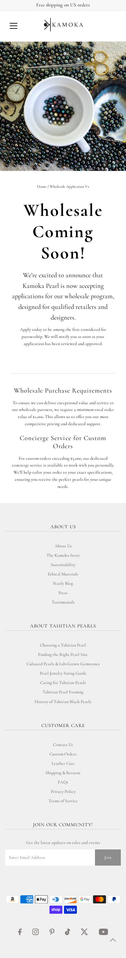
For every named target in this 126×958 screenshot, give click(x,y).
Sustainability (63, 564)
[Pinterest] (52, 934)
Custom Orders (63, 754)
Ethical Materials (63, 574)
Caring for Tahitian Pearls (63, 682)
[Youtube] (103, 934)
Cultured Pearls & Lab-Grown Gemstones (63, 664)
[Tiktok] (67, 934)
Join (107, 857)
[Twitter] (84, 934)
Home (42, 186)
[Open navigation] (18, 26)
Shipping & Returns (63, 772)
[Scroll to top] (113, 940)
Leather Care (63, 763)
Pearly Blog (63, 583)
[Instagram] (35, 934)
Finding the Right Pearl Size (63, 654)
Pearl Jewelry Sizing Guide (63, 673)
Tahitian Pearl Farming (63, 692)
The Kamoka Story (63, 555)
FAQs (63, 782)
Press (63, 592)
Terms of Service (63, 801)
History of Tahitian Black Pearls (63, 701)
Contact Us (63, 744)
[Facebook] (19, 934)
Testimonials (63, 602)
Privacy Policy (63, 791)
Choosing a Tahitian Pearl (63, 645)
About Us (63, 546)
